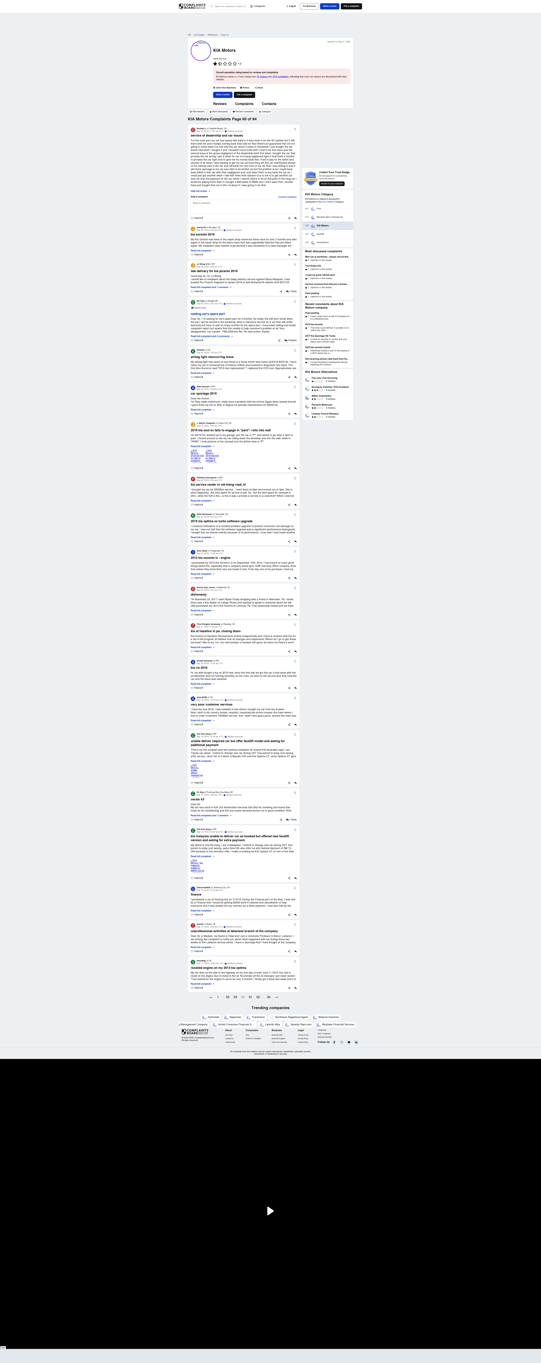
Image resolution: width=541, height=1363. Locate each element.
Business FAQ (277, 1035)
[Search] (228, 6)
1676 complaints (280, 77)
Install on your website (332, 184)
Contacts (269, 104)
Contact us (229, 1038)
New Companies (324, 1033)
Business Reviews (325, 1037)
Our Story (228, 1035)
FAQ (247, 1035)
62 (258, 997)
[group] (197, 111)
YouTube (348, 1042)
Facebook (334, 1042)
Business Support (278, 1038)
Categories (259, 6)
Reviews (220, 104)
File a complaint (244, 95)
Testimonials (230, 1042)
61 (250, 997)
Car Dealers (328, 202)
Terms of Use (303, 1035)
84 (268, 997)
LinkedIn (356, 1042)
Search (212, 6)
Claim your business (279, 1042)
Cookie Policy (303, 1042)
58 (227, 997)
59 (235, 997)
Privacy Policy (303, 1038)
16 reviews (262, 77)
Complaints (244, 104)
